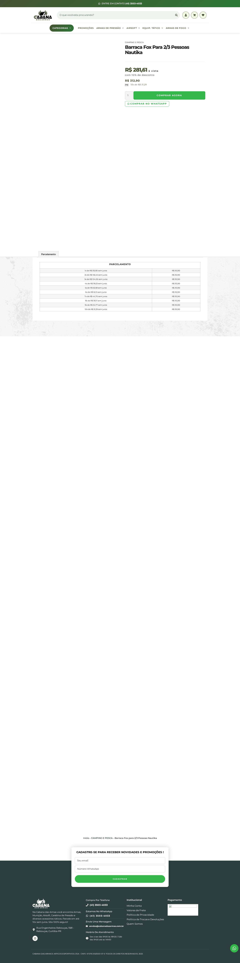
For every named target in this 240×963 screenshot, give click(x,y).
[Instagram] (35, 938)
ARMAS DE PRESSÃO (108, 28)
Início (86, 838)
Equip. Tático (151, 28)
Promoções (86, 28)
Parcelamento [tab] (48, 254)
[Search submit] (176, 15)
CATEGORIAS (60, 28)
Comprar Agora (169, 95)
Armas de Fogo (176, 28)
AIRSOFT (132, 28)
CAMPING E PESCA (134, 42)
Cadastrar (120, 879)
